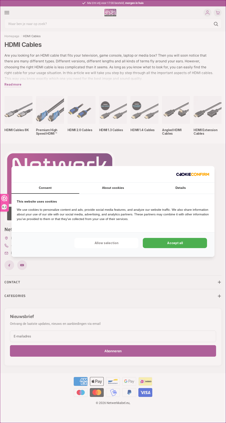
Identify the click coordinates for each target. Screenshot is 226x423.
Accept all (175, 243)
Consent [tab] (45, 187)
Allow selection (106, 243)
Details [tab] (180, 187)
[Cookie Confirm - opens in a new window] (192, 174)
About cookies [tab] (113, 187)
